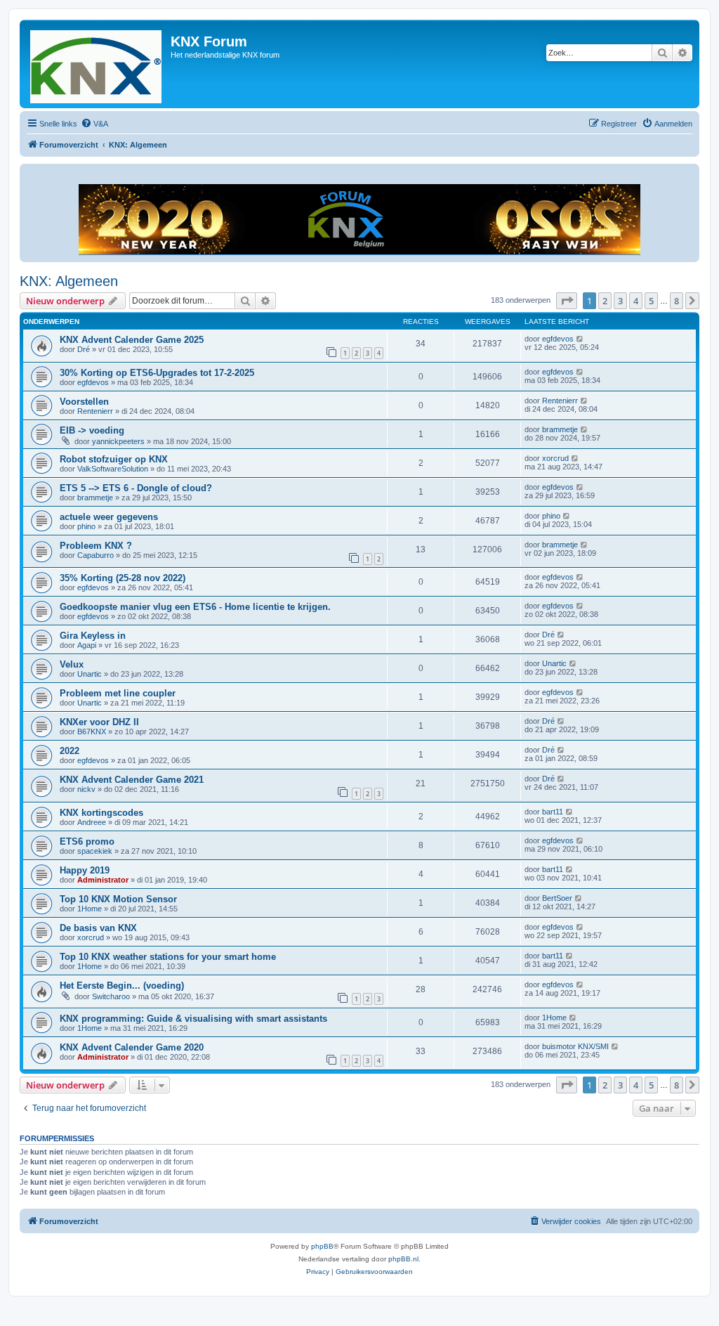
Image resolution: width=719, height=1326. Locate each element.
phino (86, 526)
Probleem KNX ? (96, 545)
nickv (86, 789)
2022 (69, 751)
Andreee (91, 822)
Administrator (102, 880)
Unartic (89, 674)
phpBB (322, 1246)
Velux (72, 664)
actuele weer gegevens (109, 517)
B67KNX (91, 731)
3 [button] (620, 300)
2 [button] (604, 300)
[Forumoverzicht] (97, 64)
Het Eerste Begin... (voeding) (122, 985)
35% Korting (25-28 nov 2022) (122, 578)
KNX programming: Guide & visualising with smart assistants (193, 1018)
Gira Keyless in (93, 635)
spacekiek (94, 851)
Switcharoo (111, 996)
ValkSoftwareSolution (112, 468)
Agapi (86, 645)
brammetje (560, 429)
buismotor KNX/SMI (575, 1046)
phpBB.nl (403, 1259)
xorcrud (555, 458)
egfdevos (558, 338)
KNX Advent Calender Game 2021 (132, 779)
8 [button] (676, 300)
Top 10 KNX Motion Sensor (118, 899)
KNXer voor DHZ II (99, 722)
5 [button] (651, 300)
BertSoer (557, 898)
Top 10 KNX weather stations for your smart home (168, 956)
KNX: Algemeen (69, 281)
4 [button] (635, 300)
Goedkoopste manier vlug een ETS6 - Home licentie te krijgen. (195, 607)
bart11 (552, 811)
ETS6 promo (87, 841)
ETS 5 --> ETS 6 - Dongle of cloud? (136, 488)
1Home (89, 908)
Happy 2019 (85, 870)
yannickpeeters (118, 441)
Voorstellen (84, 401)
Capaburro (95, 555)
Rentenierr (95, 411)
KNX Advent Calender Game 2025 (132, 339)
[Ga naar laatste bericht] (580, 338)
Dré (83, 349)
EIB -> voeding (92, 430)
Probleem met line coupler (118, 693)
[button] (566, 300)
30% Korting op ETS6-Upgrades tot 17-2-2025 (157, 373)
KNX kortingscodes (101, 812)
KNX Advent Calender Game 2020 (132, 1047)
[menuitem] (94, 123)
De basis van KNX (98, 928)
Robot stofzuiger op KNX (114, 459)
